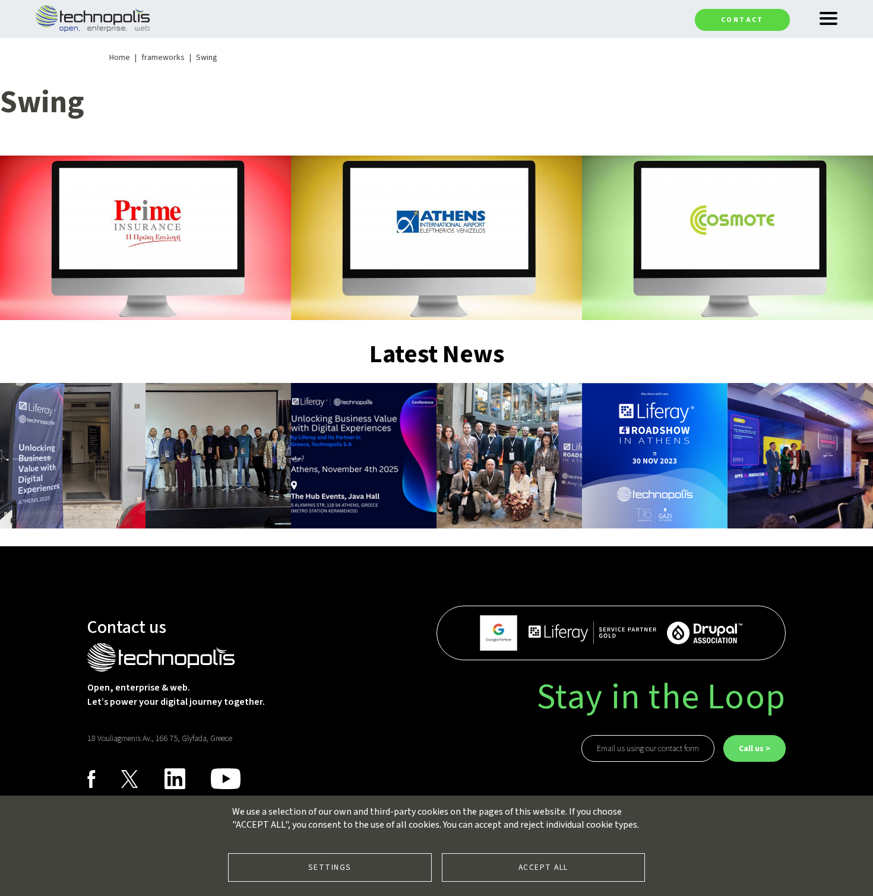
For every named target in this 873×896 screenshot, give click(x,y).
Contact (742, 20)
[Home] (93, 18)
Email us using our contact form (648, 749)
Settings (330, 867)
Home (119, 58)
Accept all (543, 867)
